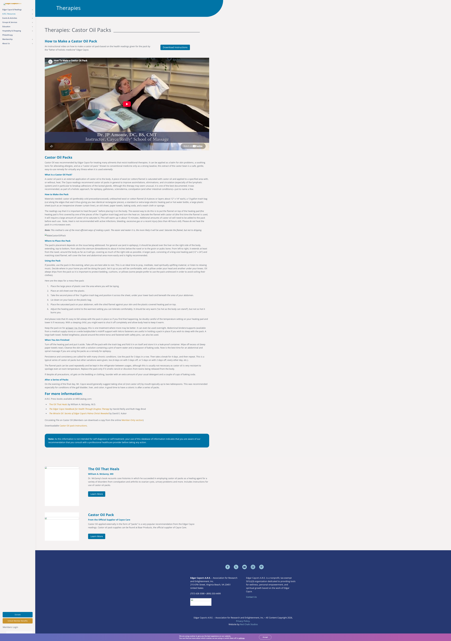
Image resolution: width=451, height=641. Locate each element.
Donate (18, 614)
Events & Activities (9, 18)
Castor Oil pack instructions (73, 425)
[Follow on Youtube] (244, 567)
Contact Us (251, 596)
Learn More (96, 494)
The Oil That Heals (58, 404)
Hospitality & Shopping (11, 31)
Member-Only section (132, 420)
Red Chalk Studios (249, 624)
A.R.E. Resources (9, 14)
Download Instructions (175, 47)
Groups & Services (9, 22)
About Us (6, 43)
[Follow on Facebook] (227, 567)
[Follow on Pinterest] (261, 567)
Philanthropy (7, 35)
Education (6, 26)
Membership (7, 39)
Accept (265, 637)
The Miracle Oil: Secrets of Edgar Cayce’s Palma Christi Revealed (79, 413)
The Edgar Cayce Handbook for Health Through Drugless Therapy (79, 409)
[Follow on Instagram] (253, 567)
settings (242, 638)
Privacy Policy (243, 621)
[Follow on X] (236, 567)
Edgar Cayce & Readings (12, 9)
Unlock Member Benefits (18, 621)
